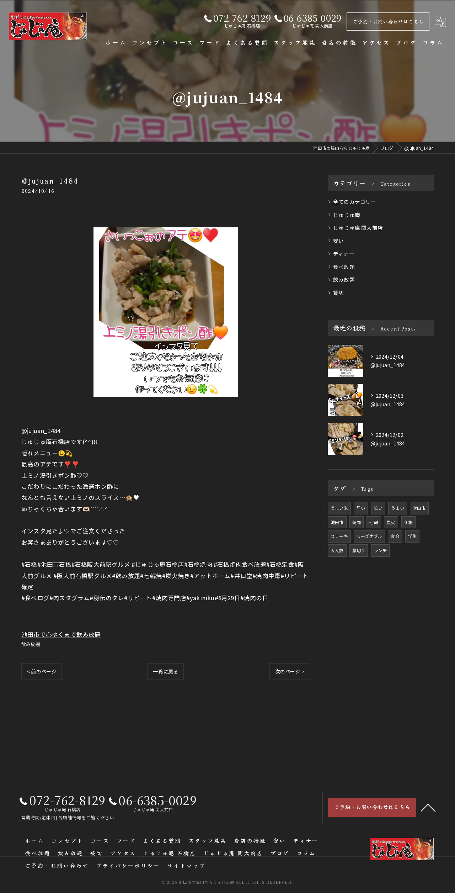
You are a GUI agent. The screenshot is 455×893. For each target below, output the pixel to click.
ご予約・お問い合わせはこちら (388, 21)
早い (361, 508)
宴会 (395, 536)
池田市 (337, 522)
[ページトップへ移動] (428, 807)
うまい (397, 508)
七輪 (373, 522)
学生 (412, 536)
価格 (408, 522)
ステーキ (339, 536)
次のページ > (289, 671)
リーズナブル (369, 536)
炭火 (391, 522)
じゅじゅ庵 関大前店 (358, 227)
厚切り (358, 550)
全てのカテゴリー (354, 201)
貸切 (338, 292)
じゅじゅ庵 (346, 214)
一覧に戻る (165, 671)
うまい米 (339, 508)
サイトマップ (186, 865)
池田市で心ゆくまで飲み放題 (61, 634)
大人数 (337, 550)
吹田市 (419, 508)
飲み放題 (30, 644)
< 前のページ (41, 671)
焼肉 (356, 522)
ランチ (380, 550)
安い (338, 240)
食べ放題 (344, 266)
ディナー (343, 253)
